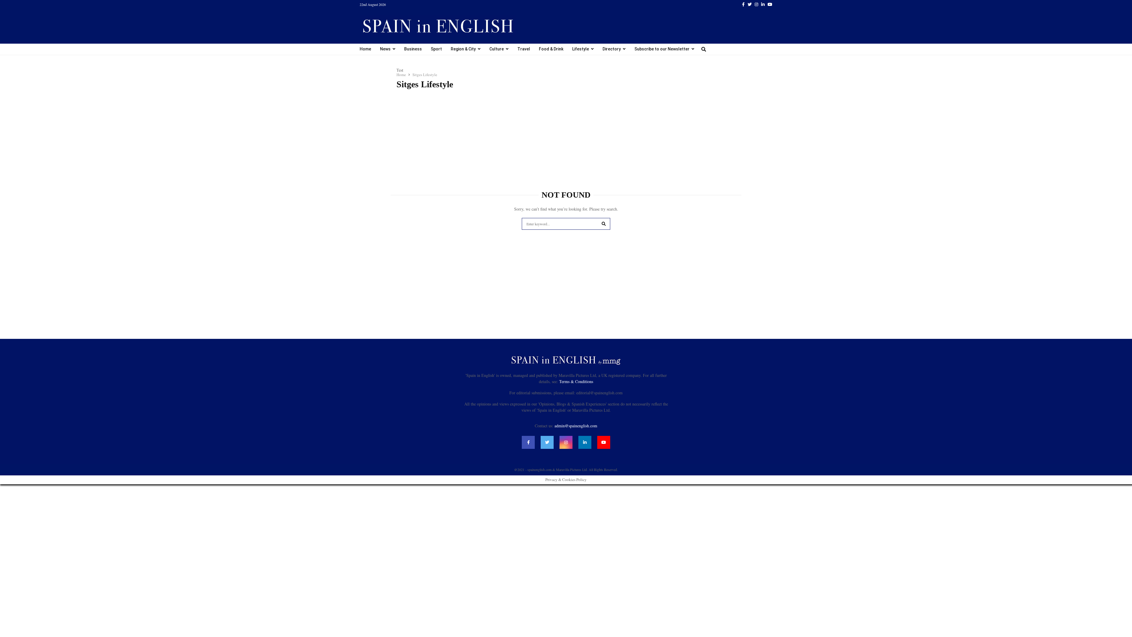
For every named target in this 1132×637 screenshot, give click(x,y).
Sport (436, 49)
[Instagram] (566, 442)
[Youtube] (603, 442)
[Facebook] (528, 442)
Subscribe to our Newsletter (662, 49)
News (385, 49)
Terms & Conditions (576, 381)
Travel (523, 49)
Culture (496, 49)
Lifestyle (580, 49)
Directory (612, 49)
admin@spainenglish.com (576, 426)
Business (413, 49)
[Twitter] (547, 442)
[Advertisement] (566, 137)
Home (365, 49)
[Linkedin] (584, 442)
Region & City (463, 49)
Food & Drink (551, 49)
